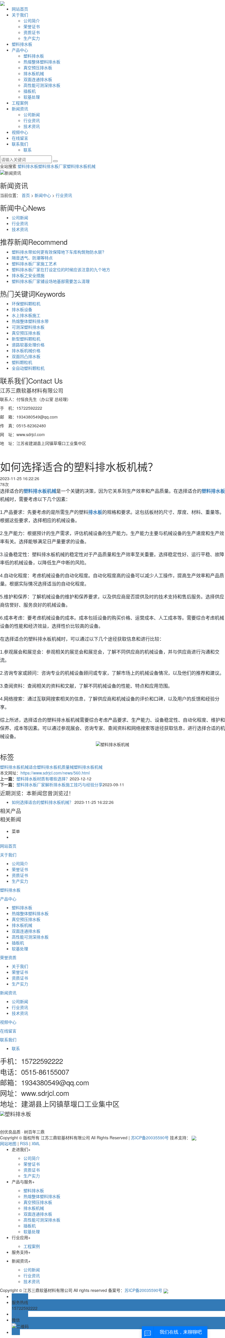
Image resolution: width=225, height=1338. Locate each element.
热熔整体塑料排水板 (41, 62)
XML (36, 1143)
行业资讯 (31, 120)
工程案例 (20, 103)
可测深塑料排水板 (28, 327)
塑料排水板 (22, 44)
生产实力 (31, 38)
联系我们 (20, 144)
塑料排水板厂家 (52, 166)
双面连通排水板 (37, 79)
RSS (24, 1143)
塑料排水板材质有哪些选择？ (43, 779)
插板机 (29, 91)
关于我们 (20, 15)
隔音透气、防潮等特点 (32, 258)
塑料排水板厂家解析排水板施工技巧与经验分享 (59, 784)
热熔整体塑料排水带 (30, 321)
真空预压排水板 (37, 67)
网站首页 (20, 9)
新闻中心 (43, 195)
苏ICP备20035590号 (150, 1137)
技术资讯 (31, 126)
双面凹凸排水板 (26, 356)
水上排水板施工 (26, 315)
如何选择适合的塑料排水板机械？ (42, 802)
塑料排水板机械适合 (18, 767)
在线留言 (20, 138)
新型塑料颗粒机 (26, 339)
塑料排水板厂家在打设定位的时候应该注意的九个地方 (61, 269)
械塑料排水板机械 (86, 767)
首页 (26, 195)
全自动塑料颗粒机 (28, 368)
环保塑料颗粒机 (26, 303)
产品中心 (20, 50)
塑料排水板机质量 (53, 767)
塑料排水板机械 (81, 166)
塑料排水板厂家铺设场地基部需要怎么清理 (51, 281)
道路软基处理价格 (28, 344)
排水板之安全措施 (28, 275)
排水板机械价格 (26, 350)
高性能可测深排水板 (41, 85)
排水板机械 (33, 73)
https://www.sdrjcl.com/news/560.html (55, 773)
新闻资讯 (20, 109)
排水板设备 (22, 309)
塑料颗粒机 (22, 362)
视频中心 (20, 132)
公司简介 (31, 20)
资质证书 (31, 32)
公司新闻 (31, 114)
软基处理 (31, 97)
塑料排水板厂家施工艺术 (34, 263)
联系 (27, 150)
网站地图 (8, 1143)
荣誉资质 (8, 957)
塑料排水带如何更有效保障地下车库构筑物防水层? (58, 252)
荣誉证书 (31, 26)
